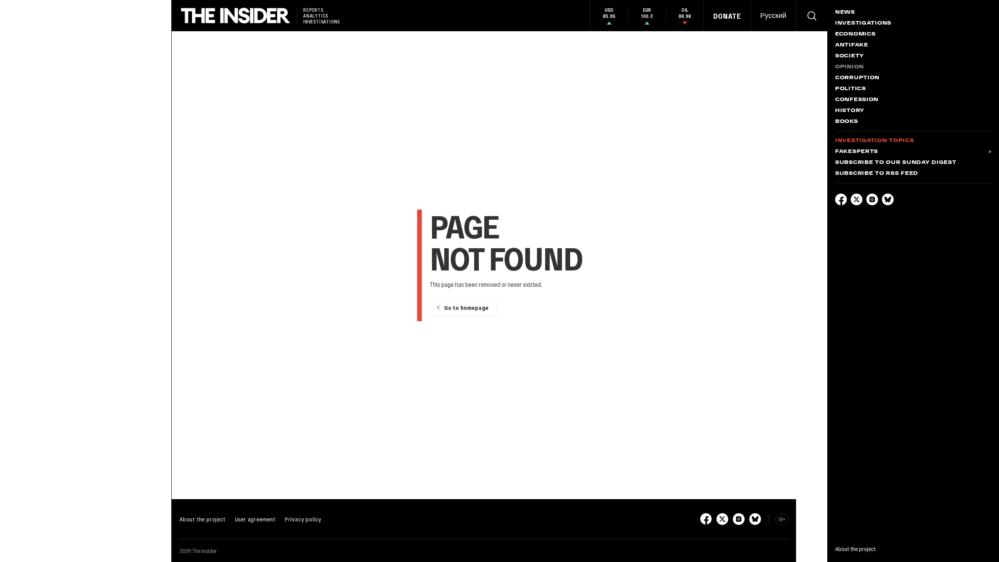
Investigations (863, 23)
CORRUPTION (857, 78)
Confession (856, 100)
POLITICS (850, 89)
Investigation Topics (874, 141)
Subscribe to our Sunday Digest (895, 162)
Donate (727, 16)
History (849, 110)
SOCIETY (849, 56)
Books (846, 121)
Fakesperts (856, 151)
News (845, 12)
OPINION (849, 67)
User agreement (255, 519)
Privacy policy (303, 519)
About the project (203, 519)
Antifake (851, 45)
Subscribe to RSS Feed (876, 173)
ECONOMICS (855, 34)
